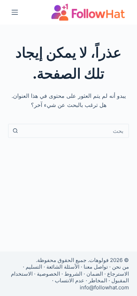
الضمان (94, 273)
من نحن (120, 266)
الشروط (73, 273)
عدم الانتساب (69, 280)
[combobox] (75, 131)
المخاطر (98, 280)
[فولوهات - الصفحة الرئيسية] (88, 12)
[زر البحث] (15, 130)
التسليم (34, 266)
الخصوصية (48, 273)
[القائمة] (15, 12)
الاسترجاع (118, 273)
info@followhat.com (104, 287)
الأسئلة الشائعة (62, 266)
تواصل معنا (96, 266)
